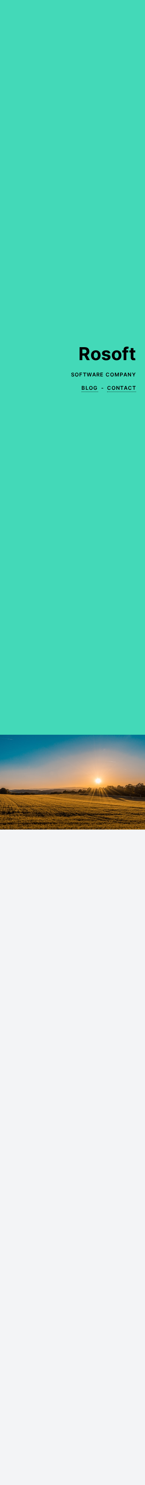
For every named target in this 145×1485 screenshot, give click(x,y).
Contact (121, 388)
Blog (89, 388)
